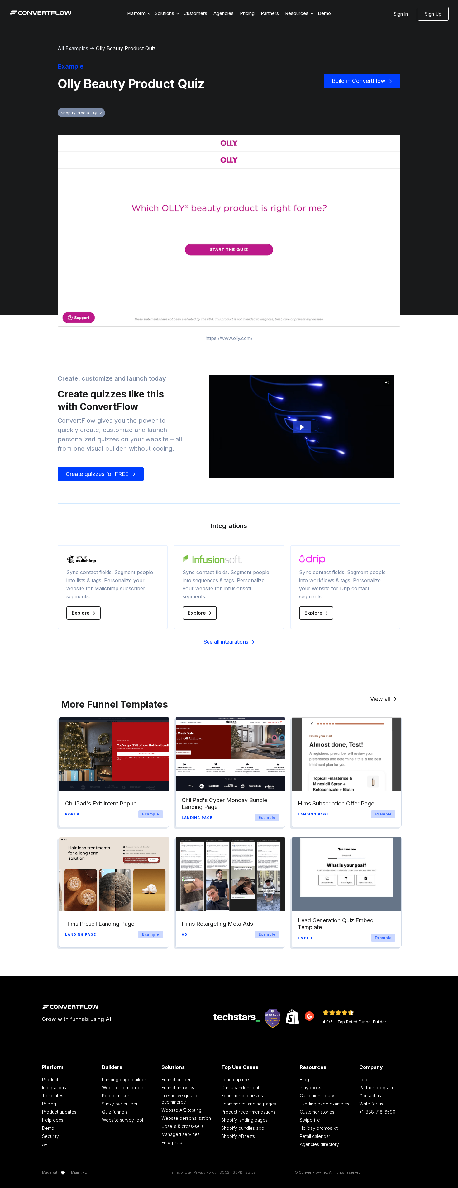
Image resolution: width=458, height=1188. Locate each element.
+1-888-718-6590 (377, 1111)
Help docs (52, 1120)
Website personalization (186, 1118)
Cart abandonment (240, 1087)
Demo (324, 13)
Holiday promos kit (319, 1128)
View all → (383, 699)
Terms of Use (180, 1172)
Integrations (54, 1087)
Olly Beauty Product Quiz (126, 48)
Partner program (376, 1087)
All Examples (73, 48)
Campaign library (317, 1095)
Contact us (370, 1095)
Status (250, 1172)
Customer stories (317, 1111)
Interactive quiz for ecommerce (180, 1099)
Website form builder (123, 1087)
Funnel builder (176, 1079)
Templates (52, 1095)
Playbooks (310, 1087)
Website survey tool (122, 1120)
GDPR (237, 1172)
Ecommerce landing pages (248, 1103)
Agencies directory (319, 1144)
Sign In (401, 14)
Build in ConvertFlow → (362, 81)
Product (50, 1079)
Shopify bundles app (242, 1128)
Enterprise (171, 1142)
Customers (195, 13)
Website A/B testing (181, 1110)
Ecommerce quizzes (242, 1095)
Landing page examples (324, 1103)
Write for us (371, 1103)
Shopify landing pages (244, 1120)
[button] (138, 13)
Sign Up (433, 14)
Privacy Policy (205, 1172)
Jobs (364, 1079)
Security (50, 1136)
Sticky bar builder (120, 1103)
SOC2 (224, 1172)
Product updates (59, 1111)
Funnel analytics (177, 1087)
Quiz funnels (114, 1111)
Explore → (83, 613)
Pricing (247, 13)
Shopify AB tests (238, 1136)
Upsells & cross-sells (182, 1126)
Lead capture (235, 1079)
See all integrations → (229, 642)
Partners (270, 13)
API (45, 1144)
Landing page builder (124, 1079)
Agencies (223, 13)
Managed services (180, 1134)
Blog (304, 1079)
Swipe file (310, 1120)
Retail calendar (315, 1136)
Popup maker (115, 1095)
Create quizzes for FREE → (101, 474)
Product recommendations (248, 1111)
